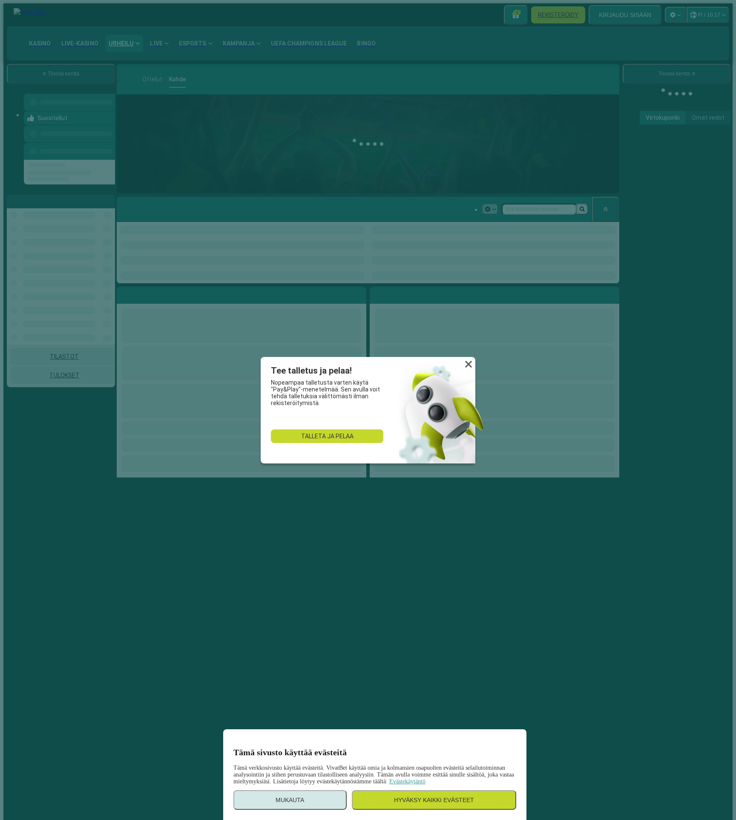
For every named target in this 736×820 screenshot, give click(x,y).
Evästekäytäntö (407, 781)
